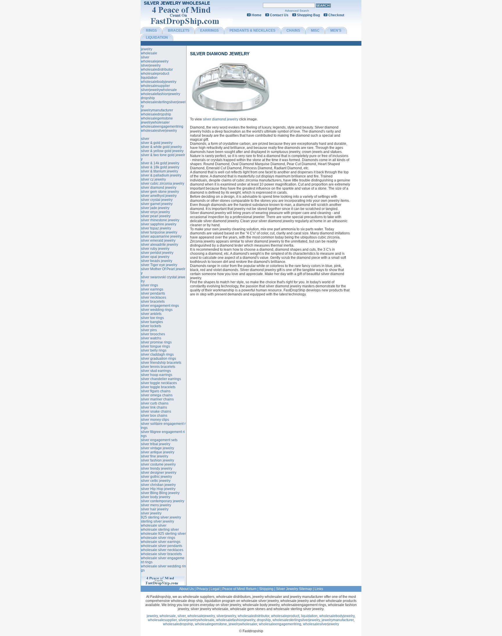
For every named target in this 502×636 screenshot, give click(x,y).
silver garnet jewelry (157, 204)
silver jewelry (151, 513)
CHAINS (293, 30)
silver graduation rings (158, 359)
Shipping (266, 589)
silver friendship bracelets (161, 363)
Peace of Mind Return (239, 589)
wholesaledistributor (157, 69)
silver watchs (151, 338)
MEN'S (335, 30)
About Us (186, 589)
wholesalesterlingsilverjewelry (296, 620)
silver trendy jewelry (156, 468)
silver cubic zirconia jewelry (162, 183)
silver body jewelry (155, 497)
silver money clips (155, 420)
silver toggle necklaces (159, 383)
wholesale (149, 53)
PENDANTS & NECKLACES (252, 30)
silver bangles (152, 322)
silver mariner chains (157, 399)
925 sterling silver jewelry (161, 517)
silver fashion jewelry (157, 460)
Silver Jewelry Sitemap (294, 589)
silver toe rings (152, 318)
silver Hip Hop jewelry (158, 489)
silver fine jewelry (154, 456)
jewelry (146, 49)
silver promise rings (156, 342)
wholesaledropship (156, 114)
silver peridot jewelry (157, 253)
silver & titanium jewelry (159, 171)
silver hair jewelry (154, 509)
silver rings (149, 285)
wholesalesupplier (155, 86)
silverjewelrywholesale (159, 90)
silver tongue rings (155, 346)
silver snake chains (156, 411)
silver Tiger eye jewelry (159, 265)
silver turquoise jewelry (159, 232)
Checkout (336, 15)
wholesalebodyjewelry (158, 82)
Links (319, 589)
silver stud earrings (156, 371)
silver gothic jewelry (156, 477)
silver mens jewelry (156, 505)
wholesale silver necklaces (162, 550)
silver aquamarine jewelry (161, 236)
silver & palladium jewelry (161, 175)
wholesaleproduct (155, 74)
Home (256, 15)
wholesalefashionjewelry (160, 94)
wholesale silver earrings (160, 542)
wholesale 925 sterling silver (163, 534)
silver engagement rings (160, 306)
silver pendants (153, 293)
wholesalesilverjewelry (159, 131)
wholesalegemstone (157, 118)
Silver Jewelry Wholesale (177, 3)
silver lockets (151, 326)
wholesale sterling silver (160, 530)
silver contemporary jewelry (162, 501)
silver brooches (153, 334)
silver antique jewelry (157, 452)
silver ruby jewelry (155, 249)
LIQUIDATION (157, 37)
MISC (315, 30)
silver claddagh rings (157, 354)
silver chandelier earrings (161, 379)
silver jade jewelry (155, 208)
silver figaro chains (156, 391)
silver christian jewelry (158, 485)
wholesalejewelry (154, 61)
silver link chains (154, 407)
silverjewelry (151, 65)
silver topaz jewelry (156, 228)
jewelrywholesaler (155, 122)
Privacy (202, 589)
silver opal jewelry (155, 257)
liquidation (149, 78)
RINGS (151, 30)
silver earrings (152, 289)
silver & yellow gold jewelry (162, 151)
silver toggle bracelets (158, 387)
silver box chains (154, 416)
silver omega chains (157, 395)
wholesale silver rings (158, 538)
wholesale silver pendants (161, 546)
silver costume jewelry (158, 464)
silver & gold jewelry (157, 143)
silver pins (149, 330)
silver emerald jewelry (158, 240)
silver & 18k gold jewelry (160, 167)
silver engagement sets (159, 440)
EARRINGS (209, 30)
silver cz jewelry (153, 179)
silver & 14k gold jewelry (160, 163)
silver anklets (151, 314)
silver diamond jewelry (220, 53)
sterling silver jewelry (157, 521)
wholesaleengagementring (162, 126)
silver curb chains (154, 403)
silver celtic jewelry (156, 481)
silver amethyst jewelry (159, 196)
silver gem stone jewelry (160, 192)
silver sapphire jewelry (158, 224)
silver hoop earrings (156, 375)
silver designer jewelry (158, 473)
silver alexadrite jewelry (159, 245)
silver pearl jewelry (156, 216)
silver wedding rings (157, 310)
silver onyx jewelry (155, 212)
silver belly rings (153, 350)
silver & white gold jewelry (161, 147)
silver (145, 57)
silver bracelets (153, 302)
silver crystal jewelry (157, 200)
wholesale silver (153, 525)
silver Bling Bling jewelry (160, 493)
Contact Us (279, 15)
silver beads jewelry (156, 261)
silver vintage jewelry (157, 448)
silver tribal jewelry (155, 444)
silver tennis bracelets (158, 367)
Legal (215, 589)
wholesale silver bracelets (161, 554)
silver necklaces (153, 297)
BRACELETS (178, 30)
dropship (148, 98)
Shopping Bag (308, 15)
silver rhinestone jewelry (160, 220)
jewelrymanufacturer (157, 110)
